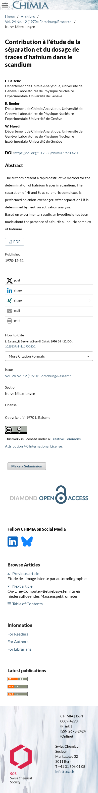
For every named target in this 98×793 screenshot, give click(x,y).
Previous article (25, 573)
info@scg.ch (64, 771)
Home (10, 16)
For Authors (18, 641)
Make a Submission (26, 466)
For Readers (18, 633)
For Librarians (19, 649)
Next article (22, 586)
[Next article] (10, 586)
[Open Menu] (5, 5)
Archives (28, 16)
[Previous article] (10, 573)
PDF (16, 241)
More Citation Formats (27, 356)
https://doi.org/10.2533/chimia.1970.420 (46, 153)
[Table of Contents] (10, 603)
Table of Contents (27, 603)
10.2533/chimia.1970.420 (20, 346)
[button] (49, 280)
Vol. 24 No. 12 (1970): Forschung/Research (38, 21)
